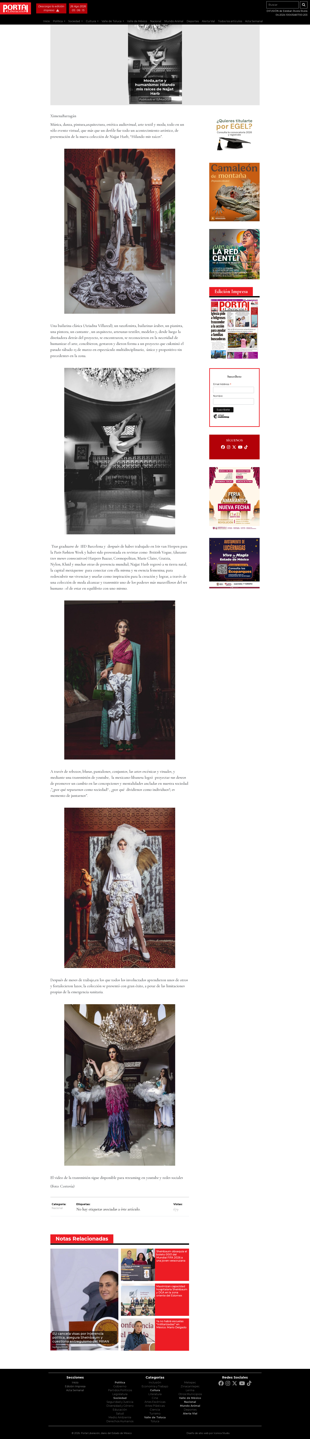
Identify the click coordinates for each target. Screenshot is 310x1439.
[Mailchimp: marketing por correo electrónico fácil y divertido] (221, 418)
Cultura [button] (91, 21)
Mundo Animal (190, 1405)
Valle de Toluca (155, 1417)
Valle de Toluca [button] (112, 21)
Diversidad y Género (120, 1405)
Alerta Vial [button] (208, 21)
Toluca (155, 1421)
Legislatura (120, 1394)
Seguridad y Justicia (120, 1401)
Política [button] (58, 21)
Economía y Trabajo (155, 1386)
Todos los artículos (230, 21)
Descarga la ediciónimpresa (51, 8)
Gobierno (119, 1386)
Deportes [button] (193, 21)
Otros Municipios (190, 1394)
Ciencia (155, 1409)
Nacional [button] (155, 21)
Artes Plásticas (155, 1405)
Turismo (155, 1413)
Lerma (190, 1390)
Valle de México (190, 1398)
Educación (120, 1409)
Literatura (155, 1394)
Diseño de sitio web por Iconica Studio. (208, 1433)
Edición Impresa (75, 1386)
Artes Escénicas (155, 1401)
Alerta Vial (190, 1413)
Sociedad (120, 1398)
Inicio (46, 21)
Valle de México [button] (137, 21)
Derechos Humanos (119, 1421)
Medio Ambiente (119, 1417)
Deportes (190, 1409)
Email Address (222, 384)
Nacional (57, 1208)
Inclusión (155, 1382)
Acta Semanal (254, 21)
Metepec (190, 1382)
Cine (155, 1398)
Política (120, 1382)
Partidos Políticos (120, 1390)
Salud (120, 1413)
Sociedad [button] (74, 21)
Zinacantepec (190, 1386)
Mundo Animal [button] (173, 21)
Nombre (218, 396)
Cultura (155, 1390)
